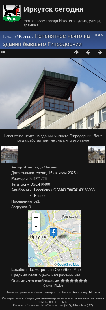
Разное (25, 36)
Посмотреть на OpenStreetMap (54, 269)
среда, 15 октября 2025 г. (57, 173)
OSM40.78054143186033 (74, 190)
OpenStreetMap (68, 264)
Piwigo (58, 285)
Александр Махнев (86, 292)
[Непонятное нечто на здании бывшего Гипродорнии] (53, 233)
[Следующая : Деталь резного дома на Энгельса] (100, 52)
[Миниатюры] (76, 52)
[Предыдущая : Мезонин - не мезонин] (88, 52)
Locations (42, 190)
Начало (9, 36)
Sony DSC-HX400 (35, 184)
